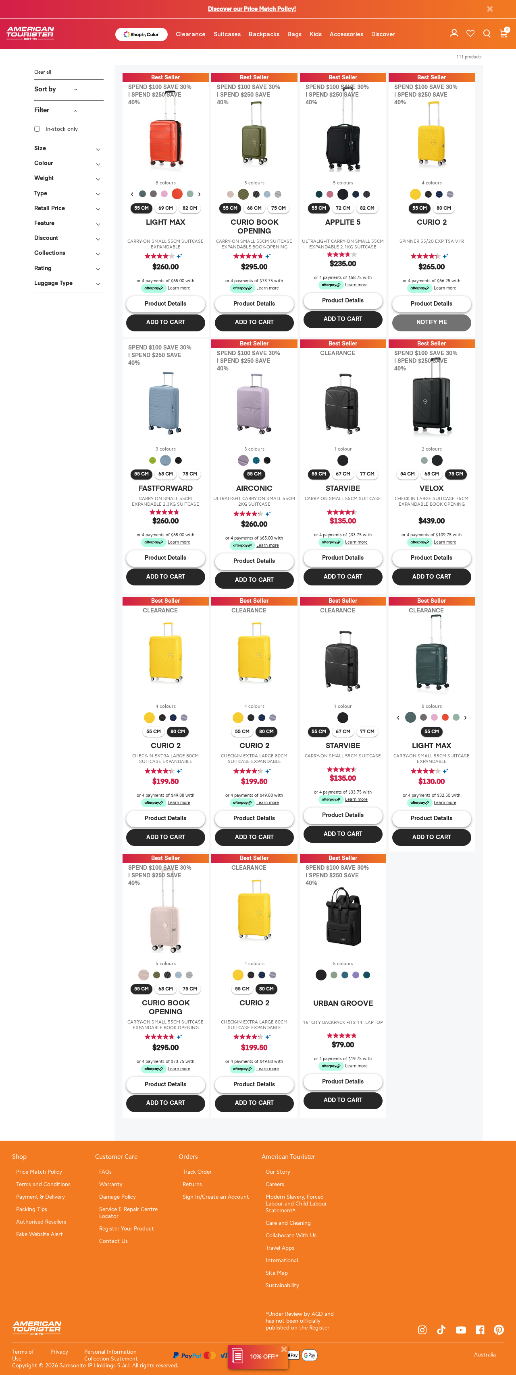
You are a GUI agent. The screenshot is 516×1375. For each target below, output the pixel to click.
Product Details (165, 304)
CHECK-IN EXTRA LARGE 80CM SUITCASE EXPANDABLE (165, 758)
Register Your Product (126, 1228)
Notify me (431, 322)
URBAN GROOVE (343, 1003)
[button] (191, 34)
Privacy (59, 1351)
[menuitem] (191, 34)
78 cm (190, 474)
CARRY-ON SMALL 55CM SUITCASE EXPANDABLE (165, 244)
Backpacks (264, 34)
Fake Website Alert (39, 1234)
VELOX (431, 488)
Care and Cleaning (288, 1223)
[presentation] (131, 194)
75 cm (278, 208)
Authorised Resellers (41, 1221)
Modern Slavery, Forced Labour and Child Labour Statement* (296, 1203)
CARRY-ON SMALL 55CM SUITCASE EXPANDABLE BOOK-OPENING (254, 244)
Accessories (346, 34)
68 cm (254, 208)
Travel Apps (280, 1248)
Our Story (278, 1171)
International (282, 1260)
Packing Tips (31, 1209)
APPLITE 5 (342, 222)
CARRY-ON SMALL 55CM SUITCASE (343, 498)
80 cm (444, 208)
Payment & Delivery (40, 1196)
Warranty (111, 1184)
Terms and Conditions (43, 1184)
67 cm (343, 474)
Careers (275, 1184)
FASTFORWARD (166, 488)
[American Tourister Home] (34, 34)
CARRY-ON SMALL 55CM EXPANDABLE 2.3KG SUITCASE (165, 501)
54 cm (407, 474)
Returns (192, 1184)
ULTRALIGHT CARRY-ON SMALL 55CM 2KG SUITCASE (254, 501)
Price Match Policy (39, 1171)
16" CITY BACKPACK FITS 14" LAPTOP (343, 1022)
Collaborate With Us (291, 1235)
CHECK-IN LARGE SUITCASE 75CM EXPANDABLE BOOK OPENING (431, 501)
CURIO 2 (432, 222)
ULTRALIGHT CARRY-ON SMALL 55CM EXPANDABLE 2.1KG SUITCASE (343, 244)
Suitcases (227, 34)
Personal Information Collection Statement (111, 1355)
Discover (383, 34)
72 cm (343, 208)
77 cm (367, 474)
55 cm (141, 208)
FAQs (105, 1171)
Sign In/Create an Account (216, 1196)
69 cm (165, 208)
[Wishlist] (471, 33)
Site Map (277, 1273)
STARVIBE (343, 488)
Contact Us (113, 1241)
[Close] (284, 1349)
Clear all (42, 72)
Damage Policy (117, 1196)
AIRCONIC (254, 488)
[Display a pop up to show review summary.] (181, 256)
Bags (294, 34)
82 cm (190, 208)
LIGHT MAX (165, 222)
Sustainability (282, 1285)
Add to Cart (165, 322)
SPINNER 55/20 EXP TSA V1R (431, 241)
